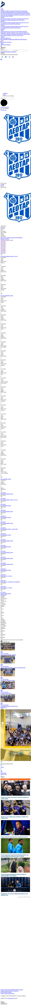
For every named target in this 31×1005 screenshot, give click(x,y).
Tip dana (21, 35)
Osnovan (3, 228)
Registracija (13, 51)
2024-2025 (3, 244)
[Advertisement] (15, 76)
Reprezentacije (21, 14)
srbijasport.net (11, 998)
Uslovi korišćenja (11, 989)
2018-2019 (3, 251)
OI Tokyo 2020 (15, 35)
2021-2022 (3, 247)
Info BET (20, 34)
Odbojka (19, 39)
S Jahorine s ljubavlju (5, 38)
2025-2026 (3, 241)
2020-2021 (3, 249)
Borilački (25, 31)
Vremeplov (8, 34)
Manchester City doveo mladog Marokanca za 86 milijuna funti (14, 894)
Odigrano (3, 240)
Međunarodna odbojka (8, 27)
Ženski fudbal (6, 13)
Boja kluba (3, 231)
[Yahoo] (13, 57)
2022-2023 (3, 246)
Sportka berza (11, 993)
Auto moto (16, 31)
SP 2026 (11, 16)
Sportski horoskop (7, 35)
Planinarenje (3, 32)
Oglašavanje (16, 990)
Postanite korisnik (5, 990)
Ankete (6, 993)
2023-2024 (3, 245)
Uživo (4, 110)
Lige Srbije (27, 13)
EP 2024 (2, 16)
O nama (5, 989)
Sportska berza (7, 31)
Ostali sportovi (14, 34)
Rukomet (24, 39)
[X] (9, 57)
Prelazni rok (27, 14)
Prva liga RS (12, 11)
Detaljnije (3, 227)
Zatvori (2, 776)
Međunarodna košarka (6, 20)
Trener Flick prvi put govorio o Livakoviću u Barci (14, 837)
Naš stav (25, 34)
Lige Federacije (15, 13)
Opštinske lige (19, 12)
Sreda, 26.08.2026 (5, 107)
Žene (4, 94)
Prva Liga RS (4, 22)
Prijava (3, 47)
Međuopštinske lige (11, 12)
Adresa (2, 233)
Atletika (20, 31)
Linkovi (2, 993)
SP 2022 (7, 16)
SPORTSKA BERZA (6, 44)
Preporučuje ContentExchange (23, 896)
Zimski (2, 31)
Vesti (2, 8)
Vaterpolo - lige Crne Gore (17, 32)
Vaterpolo (8, 32)
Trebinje (2, 184)
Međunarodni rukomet (8, 23)
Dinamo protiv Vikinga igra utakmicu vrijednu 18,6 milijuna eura (14, 817)
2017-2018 (3, 253)
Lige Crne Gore (4, 14)
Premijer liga (9, 18)
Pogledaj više (4, 594)
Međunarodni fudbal (12, 14)
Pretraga (10, 992)
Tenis (12, 31)
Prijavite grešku (4, 992)
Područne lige (4, 12)
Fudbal (3, 39)
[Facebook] (5, 57)
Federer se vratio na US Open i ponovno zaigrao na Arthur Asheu (15, 798)
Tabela (11, 240)
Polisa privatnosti (19, 989)
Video (4, 34)
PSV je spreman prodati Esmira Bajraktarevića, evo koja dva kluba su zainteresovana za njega (15, 855)
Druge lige (17, 11)
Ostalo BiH (22, 13)
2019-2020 (3, 250)
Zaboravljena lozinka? (6, 51)
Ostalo (14, 18)
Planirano (7, 240)
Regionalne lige (23, 11)
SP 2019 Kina (21, 20)
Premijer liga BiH (5, 11)
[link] (15, 261)
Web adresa (3, 236)
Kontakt (11, 990)
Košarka (13, 39)
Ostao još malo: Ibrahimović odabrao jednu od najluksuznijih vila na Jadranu (13, 875)
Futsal (10, 13)
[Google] (2, 57)
